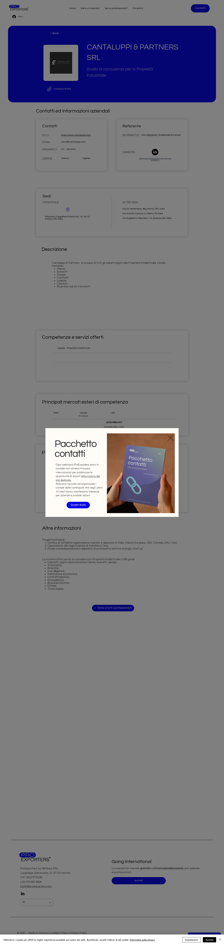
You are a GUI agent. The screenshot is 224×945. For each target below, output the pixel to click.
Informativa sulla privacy (142, 939)
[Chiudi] (220, 939)
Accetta (209, 939)
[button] (170, 438)
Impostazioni (191, 939)
